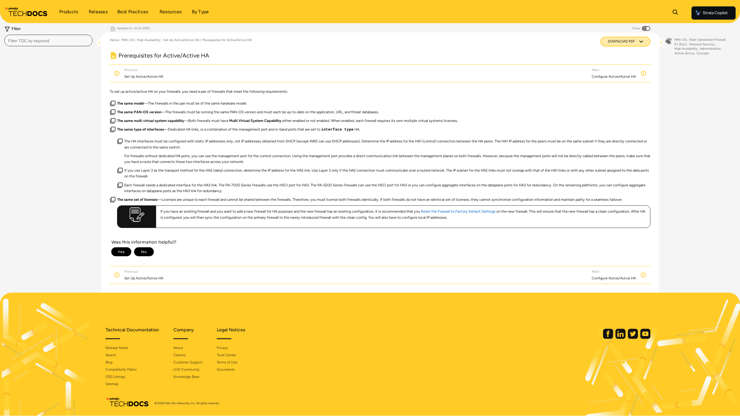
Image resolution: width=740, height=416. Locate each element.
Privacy (222, 348)
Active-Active (684, 53)
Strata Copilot (715, 12)
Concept (703, 53)
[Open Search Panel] (675, 13)
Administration (710, 49)
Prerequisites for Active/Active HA (226, 40)
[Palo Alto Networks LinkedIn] (620, 337)
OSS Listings (115, 377)
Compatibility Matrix (121, 369)
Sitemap (112, 384)
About (178, 348)
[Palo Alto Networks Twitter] (633, 337)
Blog (109, 362)
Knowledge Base (186, 377)
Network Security (702, 44)
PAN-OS (127, 40)
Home (114, 40)
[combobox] (48, 40)
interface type (337, 130)
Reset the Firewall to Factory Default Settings (458, 211)
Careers (179, 355)
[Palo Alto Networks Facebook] (608, 337)
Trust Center (226, 355)
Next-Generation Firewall (707, 40)
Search (111, 355)
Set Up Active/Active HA (181, 40)
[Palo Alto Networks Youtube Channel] (645, 337)
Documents (226, 369)
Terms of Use (227, 362)
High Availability (148, 40)
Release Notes (117, 348)
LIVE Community (186, 369)
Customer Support (187, 362)
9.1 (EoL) (680, 44)
